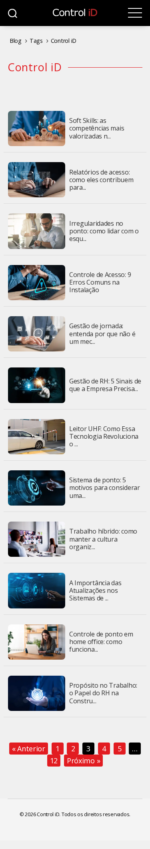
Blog (16, 40)
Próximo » (83, 760)
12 (54, 760)
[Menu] (135, 13)
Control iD (63, 40)
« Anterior (28, 748)
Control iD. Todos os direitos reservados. (83, 814)
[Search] (12, 13)
